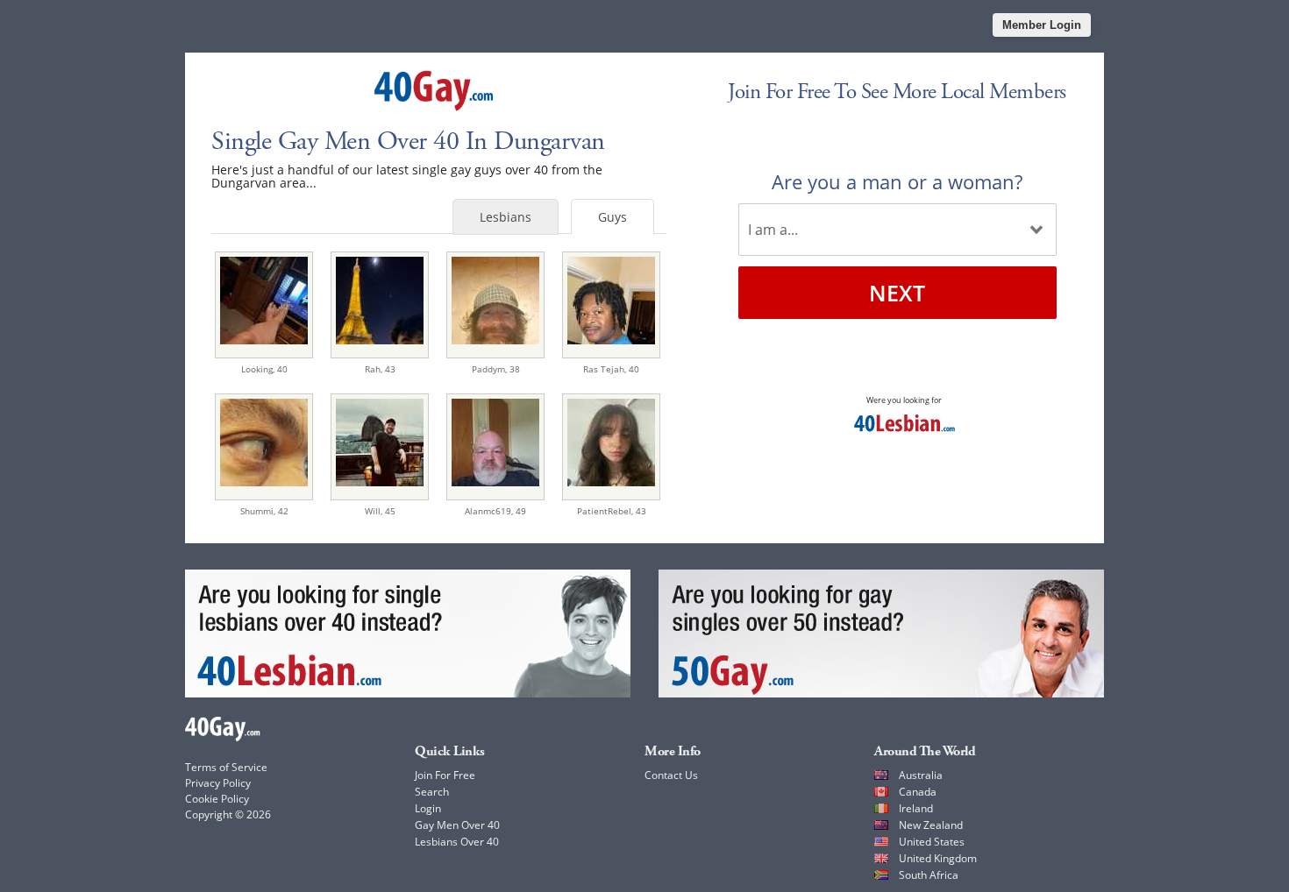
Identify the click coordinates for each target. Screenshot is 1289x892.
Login (428, 808)
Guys (612, 217)
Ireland (916, 808)
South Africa (928, 874)
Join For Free (445, 775)
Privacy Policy (218, 782)
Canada (917, 791)
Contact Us (671, 775)
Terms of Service (226, 767)
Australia (921, 775)
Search (432, 791)
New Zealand (931, 825)
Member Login (1041, 25)
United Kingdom (938, 858)
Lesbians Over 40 (457, 841)
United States (932, 841)
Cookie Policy (217, 798)
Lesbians (505, 217)
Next (897, 293)
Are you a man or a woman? (897, 181)
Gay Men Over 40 (457, 825)
